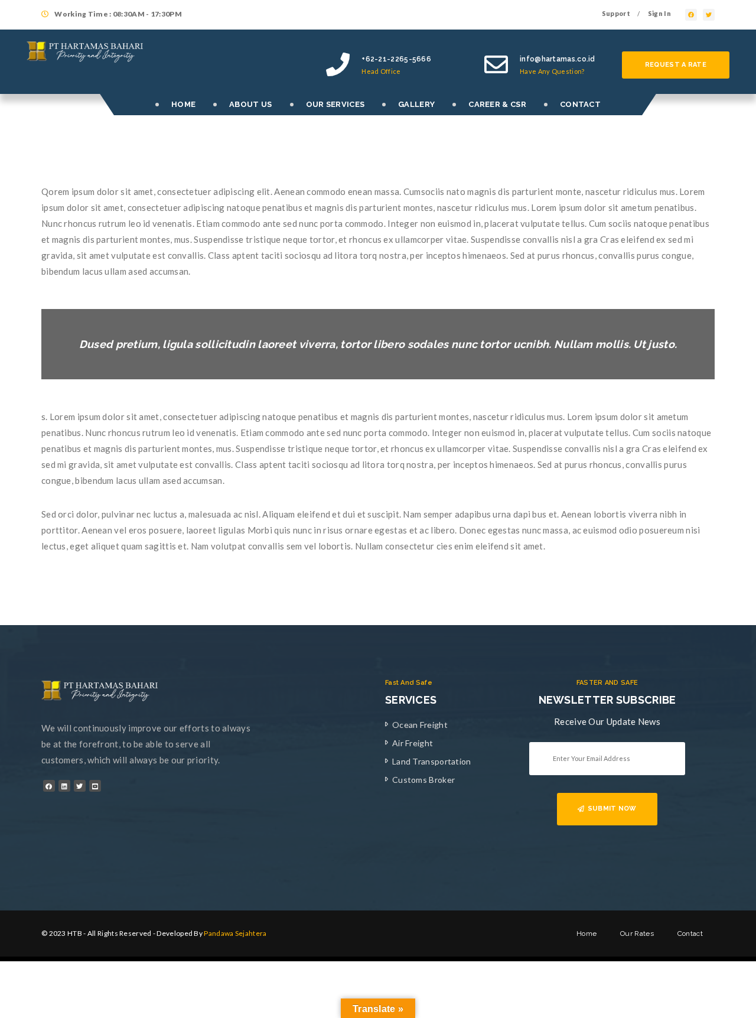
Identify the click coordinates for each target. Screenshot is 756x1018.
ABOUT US (250, 104)
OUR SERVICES (335, 104)
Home (586, 933)
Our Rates (637, 933)
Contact (690, 933)
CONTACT (580, 104)
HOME (183, 104)
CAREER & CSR (497, 104)
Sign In (659, 13)
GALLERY (416, 104)
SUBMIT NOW (612, 808)
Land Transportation (431, 761)
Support (616, 13)
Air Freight (412, 743)
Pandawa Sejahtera (235, 933)
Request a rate (675, 65)
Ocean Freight (420, 725)
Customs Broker (423, 780)
